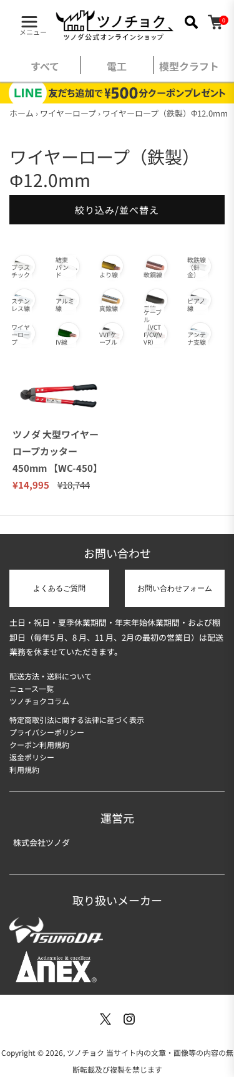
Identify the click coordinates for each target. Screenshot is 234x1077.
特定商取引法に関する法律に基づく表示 (76, 719)
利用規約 (24, 769)
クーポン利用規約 (39, 744)
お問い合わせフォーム (174, 588)
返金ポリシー (31, 757)
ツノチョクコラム (39, 701)
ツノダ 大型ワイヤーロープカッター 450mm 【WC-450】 (57, 451)
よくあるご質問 (59, 588)
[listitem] (44, 69)
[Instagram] (129, 1019)
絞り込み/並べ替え (117, 209)
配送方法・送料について (50, 676)
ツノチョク (85, 1052)
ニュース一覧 (31, 688)
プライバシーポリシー (46, 732)
